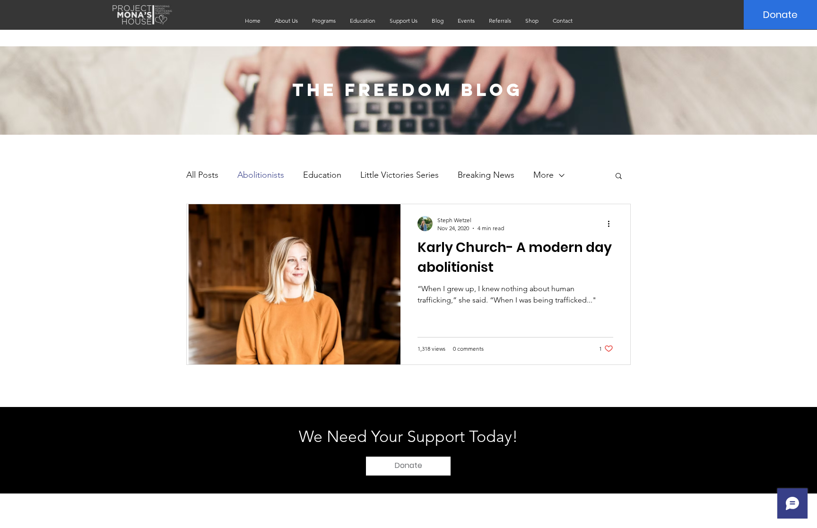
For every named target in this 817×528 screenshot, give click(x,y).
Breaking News (486, 175)
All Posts (202, 175)
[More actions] (611, 223)
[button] (286, 20)
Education (322, 175)
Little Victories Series (399, 175)
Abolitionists (260, 175)
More (543, 175)
